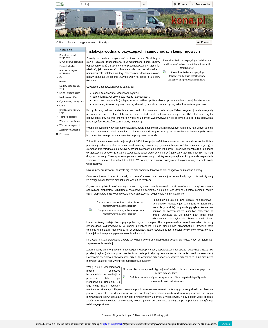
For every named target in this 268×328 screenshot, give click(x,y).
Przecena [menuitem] (64, 133)
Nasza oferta (66, 49)
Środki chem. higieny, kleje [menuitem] (69, 111)
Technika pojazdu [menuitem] (68, 116)
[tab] (70, 50)
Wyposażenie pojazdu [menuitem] (70, 125)
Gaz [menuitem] (61, 77)
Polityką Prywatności (112, 323)
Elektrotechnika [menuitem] (67, 66)
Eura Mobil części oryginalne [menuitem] (68, 71)
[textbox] (110, 4)
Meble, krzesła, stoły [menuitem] (69, 92)
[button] (144, 4)
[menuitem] (61, 42)
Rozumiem (225, 323)
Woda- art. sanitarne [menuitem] (69, 121)
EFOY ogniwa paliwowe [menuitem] (71, 61)
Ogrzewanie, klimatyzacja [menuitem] (72, 101)
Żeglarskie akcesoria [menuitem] (69, 129)
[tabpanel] (70, 94)
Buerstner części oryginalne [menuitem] (67, 56)
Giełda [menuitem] (62, 81)
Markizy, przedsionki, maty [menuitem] (69, 87)
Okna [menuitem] (62, 105)
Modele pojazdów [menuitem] (68, 97)
